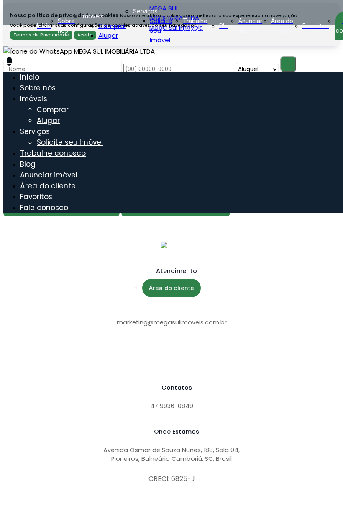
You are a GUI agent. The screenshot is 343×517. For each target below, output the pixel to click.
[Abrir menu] (9, 61)
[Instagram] (171, 363)
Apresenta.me (25, 508)
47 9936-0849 (171, 406)
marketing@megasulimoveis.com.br (172, 322)
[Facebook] (171, 357)
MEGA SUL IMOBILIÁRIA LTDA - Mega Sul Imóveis (176, 18)
